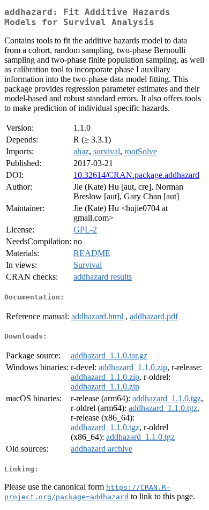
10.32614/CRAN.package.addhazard (136, 174)
